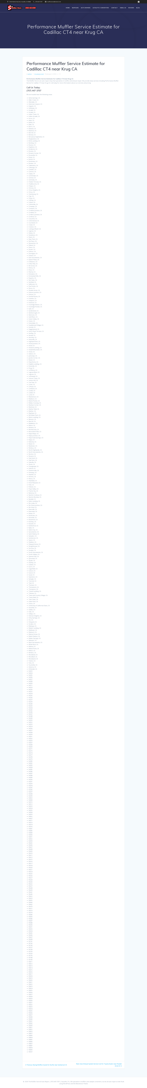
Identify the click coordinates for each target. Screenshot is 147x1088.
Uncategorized (39, 74)
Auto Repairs (85, 8)
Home (68, 8)
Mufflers (75, 8)
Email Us (123, 8)
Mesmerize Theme (82, 1084)
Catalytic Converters (101, 8)
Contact (114, 8)
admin (30, 74)
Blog (138, 8)
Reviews (131, 8)
